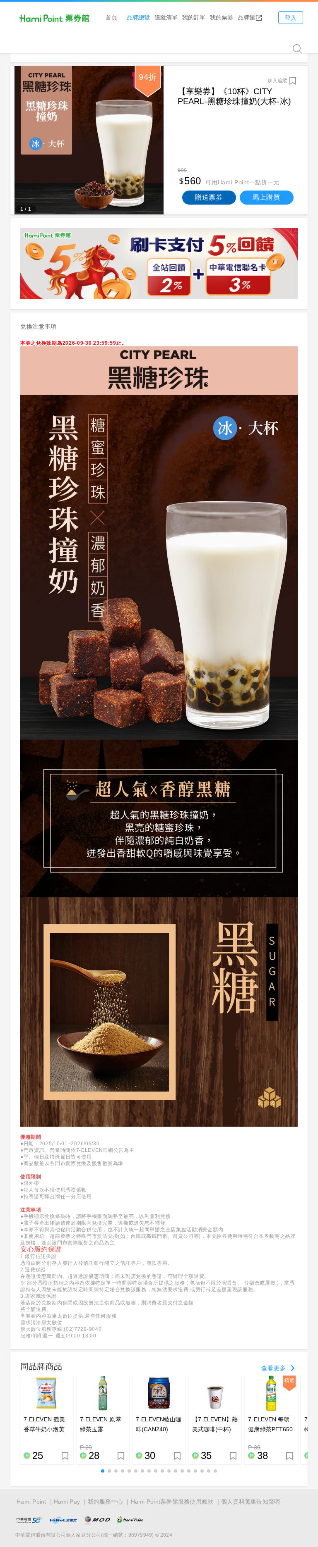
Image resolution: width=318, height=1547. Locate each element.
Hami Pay (67, 1501)
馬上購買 (266, 197)
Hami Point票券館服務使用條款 (172, 1501)
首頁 (111, 17)
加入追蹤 (277, 80)
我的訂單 (193, 17)
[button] (102, 1471)
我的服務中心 (105, 1501)
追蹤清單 (166, 17)
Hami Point (31, 1501)
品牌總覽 (138, 17)
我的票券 (221, 17)
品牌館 (246, 17)
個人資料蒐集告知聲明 (250, 1501)
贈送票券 (209, 197)
